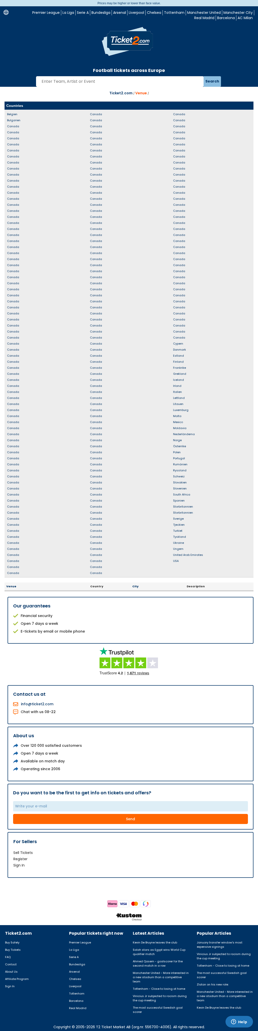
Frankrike (179, 368)
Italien (177, 392)
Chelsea (154, 12)
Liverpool (136, 12)
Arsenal (119, 12)
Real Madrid (204, 17)
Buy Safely (12, 942)
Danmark (179, 350)
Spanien (179, 501)
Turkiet (177, 531)
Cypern (178, 344)
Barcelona (226, 17)
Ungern (178, 549)
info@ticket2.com (37, 704)
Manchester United (204, 12)
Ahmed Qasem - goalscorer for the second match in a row (158, 963)
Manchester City (238, 12)
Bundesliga (100, 12)
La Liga (68, 12)
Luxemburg (180, 410)
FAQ (8, 957)
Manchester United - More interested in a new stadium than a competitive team (161, 977)
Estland (178, 356)
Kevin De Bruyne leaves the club (155, 942)
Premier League (46, 12)
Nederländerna (184, 434)
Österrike (179, 446)
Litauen (178, 404)
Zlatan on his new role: (213, 984)
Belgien (12, 114)
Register (20, 858)
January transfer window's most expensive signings (219, 944)
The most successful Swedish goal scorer (158, 1010)
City (135, 586)
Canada (13, 126)
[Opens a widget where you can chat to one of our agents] (239, 1022)
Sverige (178, 519)
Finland (178, 362)
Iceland (178, 380)
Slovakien (180, 482)
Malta (177, 416)
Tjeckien (179, 525)
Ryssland (179, 470)
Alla (248, 106)
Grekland (179, 374)
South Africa (181, 494)
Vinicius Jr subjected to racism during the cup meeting (160, 998)
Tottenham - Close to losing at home (159, 989)
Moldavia (179, 428)
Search (212, 81)
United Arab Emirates (188, 555)
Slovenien (180, 488)
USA (176, 561)
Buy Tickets (13, 950)
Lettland (179, 398)
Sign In (19, 865)
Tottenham (174, 12)
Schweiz (179, 476)
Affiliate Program (17, 979)
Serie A (83, 12)
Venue (141, 93)
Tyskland (179, 537)
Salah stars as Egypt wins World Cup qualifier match (159, 952)
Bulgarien (13, 120)
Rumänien (180, 464)
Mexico (178, 422)
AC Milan (245, 17)
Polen (177, 452)
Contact (11, 964)
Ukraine (178, 543)
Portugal (179, 458)
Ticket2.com (121, 93)
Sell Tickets (23, 852)
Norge (177, 440)
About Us (11, 972)
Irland (177, 386)
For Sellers (25, 841)
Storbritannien (183, 507)
